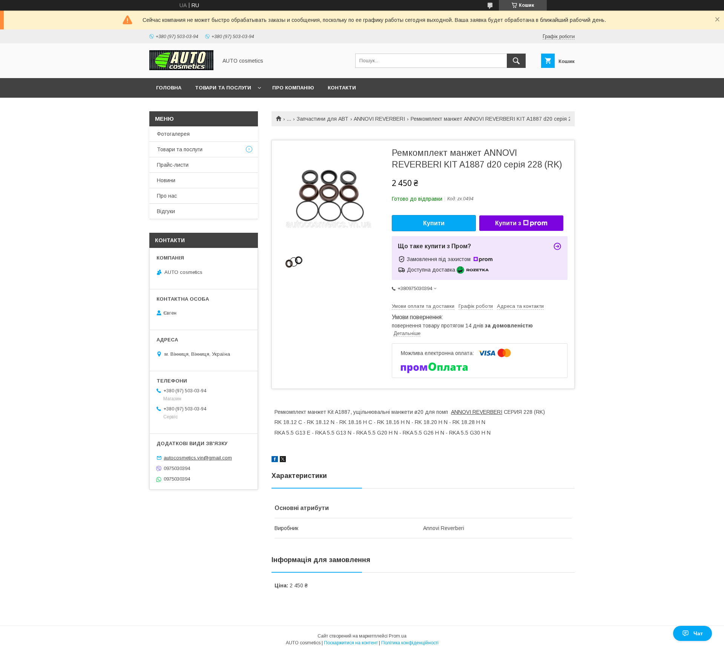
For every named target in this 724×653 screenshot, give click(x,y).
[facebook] (275, 460)
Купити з (508, 223)
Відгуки (166, 211)
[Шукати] (516, 61)
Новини (166, 180)
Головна (168, 88)
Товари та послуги (223, 88)
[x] (283, 460)
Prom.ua (397, 636)
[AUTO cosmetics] (181, 68)
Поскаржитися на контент (351, 642)
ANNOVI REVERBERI (379, 119)
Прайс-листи (173, 165)
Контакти (342, 88)
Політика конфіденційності (410, 642)
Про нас (167, 196)
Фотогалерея (173, 134)
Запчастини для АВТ (322, 119)
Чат (698, 633)
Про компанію (293, 88)
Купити (434, 223)
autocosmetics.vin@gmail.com (198, 458)
